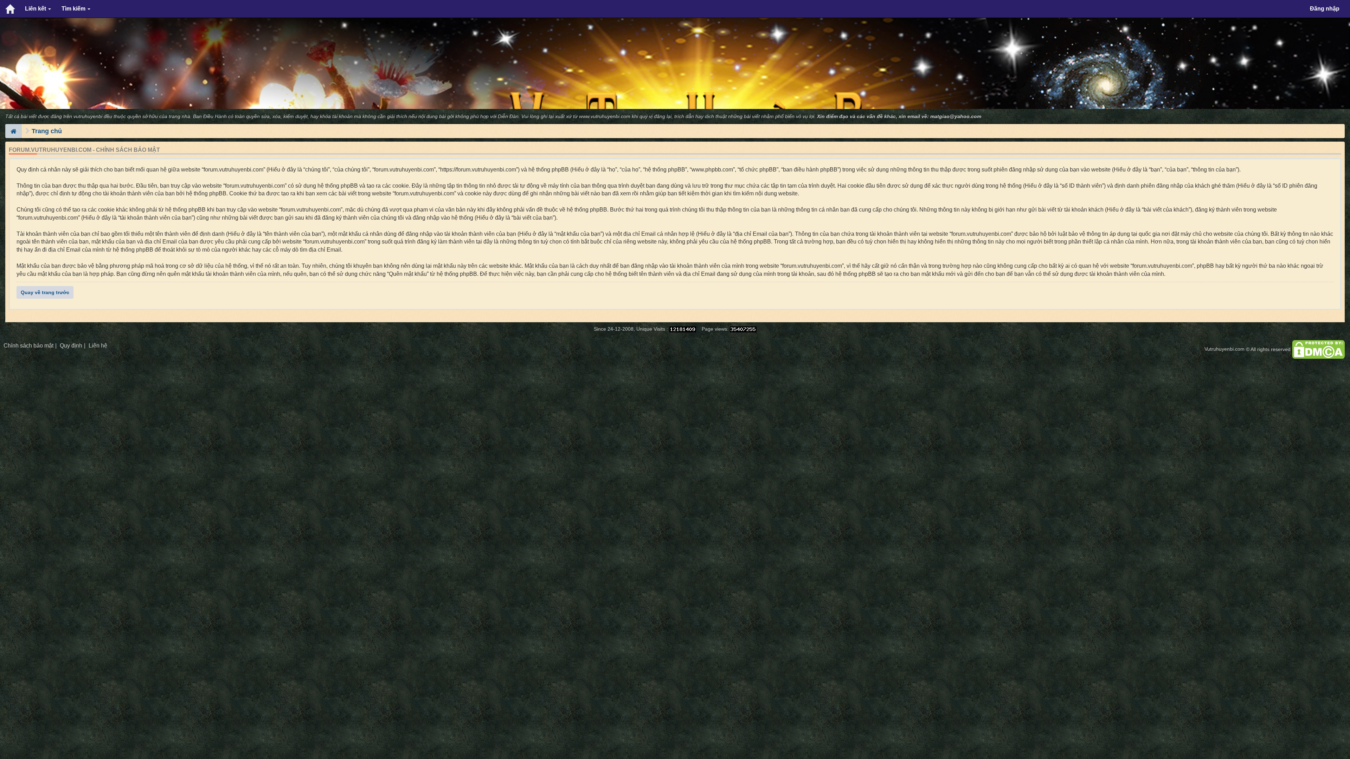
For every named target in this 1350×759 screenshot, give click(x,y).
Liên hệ (98, 346)
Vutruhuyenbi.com (1224, 349)
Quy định (71, 346)
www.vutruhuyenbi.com (604, 116)
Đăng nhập (1324, 9)
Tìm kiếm (74, 9)
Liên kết (36, 9)
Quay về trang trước (45, 292)
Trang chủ (47, 131)
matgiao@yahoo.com (955, 116)
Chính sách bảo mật (28, 346)
